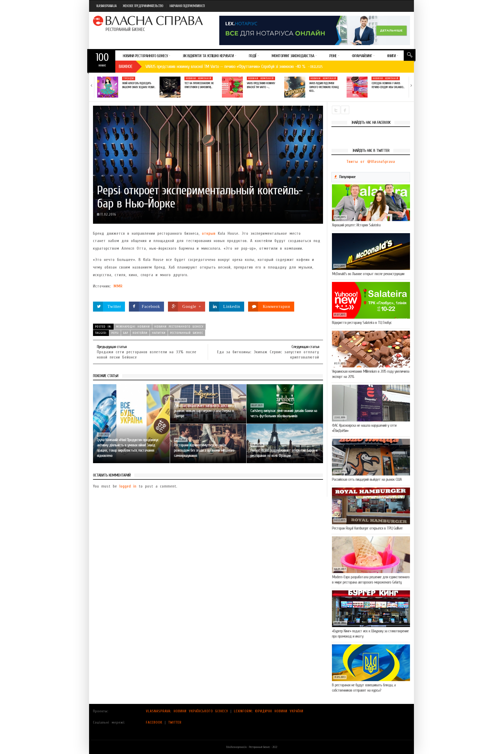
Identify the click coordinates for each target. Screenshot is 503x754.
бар (125, 333)
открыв (209, 233)
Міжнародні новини (133, 326)
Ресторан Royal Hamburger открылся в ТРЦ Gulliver (367, 528)
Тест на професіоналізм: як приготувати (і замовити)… (199, 85)
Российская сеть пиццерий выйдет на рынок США (367, 479)
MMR (118, 286)
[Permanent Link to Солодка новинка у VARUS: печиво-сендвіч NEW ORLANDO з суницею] (357, 87)
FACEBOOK (154, 722)
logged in (127, 486)
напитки (159, 333)
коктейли (140, 333)
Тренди (128, 78)
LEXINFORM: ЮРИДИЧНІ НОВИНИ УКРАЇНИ (268, 711)
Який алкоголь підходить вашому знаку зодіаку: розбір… (138, 85)
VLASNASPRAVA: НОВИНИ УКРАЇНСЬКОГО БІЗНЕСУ (187, 711)
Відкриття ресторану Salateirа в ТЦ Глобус (362, 322)
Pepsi (115, 333)
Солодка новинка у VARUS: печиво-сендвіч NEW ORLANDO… (387, 85)
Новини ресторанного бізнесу (179, 326)
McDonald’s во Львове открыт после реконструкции (368, 273)
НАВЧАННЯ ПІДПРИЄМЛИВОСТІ (187, 6)
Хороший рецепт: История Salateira (356, 225)
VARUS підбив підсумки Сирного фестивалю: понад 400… (324, 87)
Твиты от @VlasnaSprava (370, 161)
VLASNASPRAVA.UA (106, 6)
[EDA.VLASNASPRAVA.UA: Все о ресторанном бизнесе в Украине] (148, 23)
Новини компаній (198, 78)
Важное (125, 66)
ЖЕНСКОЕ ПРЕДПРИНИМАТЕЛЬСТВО (143, 6)
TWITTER (175, 722)
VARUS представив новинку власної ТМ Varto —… (261, 85)
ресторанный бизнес (186, 333)
